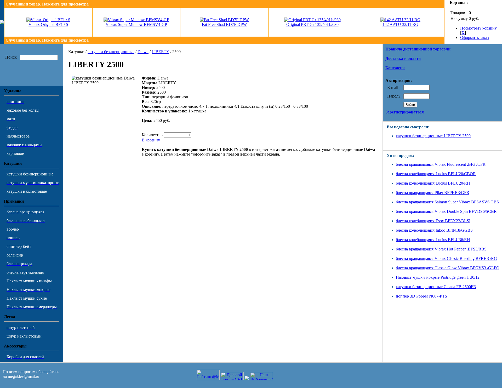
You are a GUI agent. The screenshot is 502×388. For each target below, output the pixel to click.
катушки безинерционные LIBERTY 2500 (433, 136)
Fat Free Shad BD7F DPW (224, 24)
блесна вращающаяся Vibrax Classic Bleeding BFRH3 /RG (446, 258)
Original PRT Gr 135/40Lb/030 (312, 24)
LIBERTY (160, 51)
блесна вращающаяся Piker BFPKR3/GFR (432, 192)
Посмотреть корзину (478, 28)
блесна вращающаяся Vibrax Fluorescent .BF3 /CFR (441, 164)
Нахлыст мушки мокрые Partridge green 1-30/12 (438, 277)
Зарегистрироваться (404, 112)
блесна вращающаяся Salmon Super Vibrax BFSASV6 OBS (447, 202)
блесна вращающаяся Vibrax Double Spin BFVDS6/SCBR (446, 211)
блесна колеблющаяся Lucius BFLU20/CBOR (436, 174)
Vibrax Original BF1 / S (48, 24)
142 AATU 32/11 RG (400, 24)
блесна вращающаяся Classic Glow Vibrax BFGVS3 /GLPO (447, 268)
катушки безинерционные (111, 51)
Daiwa (143, 51)
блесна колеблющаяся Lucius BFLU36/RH (433, 239)
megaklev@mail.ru (23, 376)
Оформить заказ (474, 37)
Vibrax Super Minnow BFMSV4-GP (136, 24)
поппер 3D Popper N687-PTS (421, 296)
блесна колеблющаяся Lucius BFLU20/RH (433, 183)
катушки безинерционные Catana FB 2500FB (436, 286)
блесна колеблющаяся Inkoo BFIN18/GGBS (434, 230)
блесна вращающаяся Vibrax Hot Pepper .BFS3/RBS (441, 249)
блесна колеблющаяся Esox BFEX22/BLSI (433, 221)
